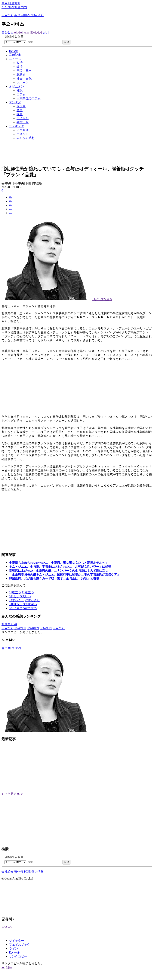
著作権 (18, 871)
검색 (66, 42)
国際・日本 (24, 70)
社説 (20, 90)
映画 (20, 114)
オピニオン (16, 86)
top (3, 967)
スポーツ (23, 82)
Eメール (14, 952)
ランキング (16, 126)
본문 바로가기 (11, 3)
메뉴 (9, 967)
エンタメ (15, 102)
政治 (20, 62)
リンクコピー (18, 956)
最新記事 (15, 54)
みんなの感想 (26, 137)
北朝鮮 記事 (9, 624)
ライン (13, 948)
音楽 (20, 110)
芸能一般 (23, 122)
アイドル (23, 118)
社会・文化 (24, 78)
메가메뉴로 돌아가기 (28, 32)
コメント (23, 134)
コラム (21, 94)
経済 (20, 66)
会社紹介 (8, 871)
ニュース (15, 58)
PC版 (27, 871)
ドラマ (21, 106)
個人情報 (38, 871)
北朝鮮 (21, 74)
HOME (13, 51)
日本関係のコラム (29, 98)
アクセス (23, 130)
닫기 (46, 32)
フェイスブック (19, 944)
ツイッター (16, 940)
